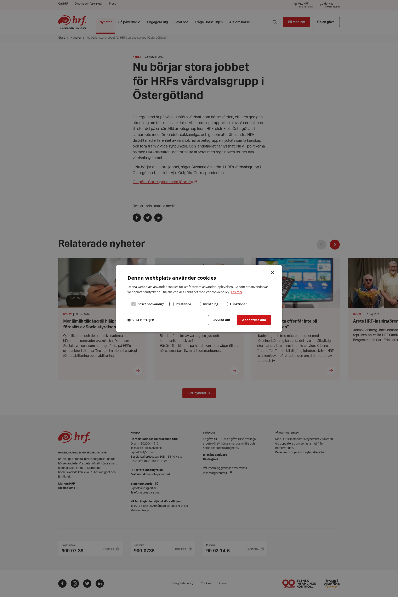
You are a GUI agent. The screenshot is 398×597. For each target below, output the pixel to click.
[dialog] (199, 298)
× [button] (272, 272)
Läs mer (236, 292)
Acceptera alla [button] (254, 320)
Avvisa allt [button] (221, 320)
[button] (140, 320)
